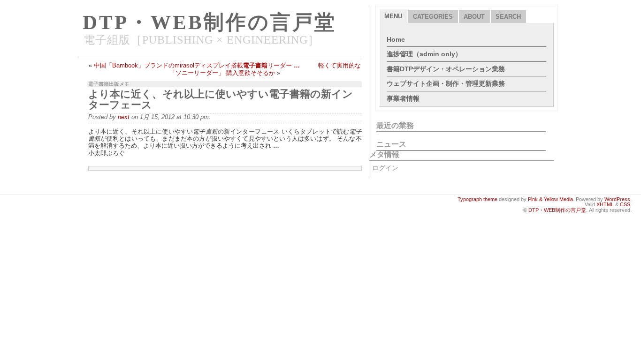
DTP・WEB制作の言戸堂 (209, 22)
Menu (393, 16)
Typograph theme (477, 199)
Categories (433, 16)
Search (508, 16)
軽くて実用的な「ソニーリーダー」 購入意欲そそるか (265, 69)
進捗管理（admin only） (424, 54)
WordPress (617, 199)
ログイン (385, 168)
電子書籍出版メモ (109, 84)
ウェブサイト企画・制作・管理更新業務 (446, 83)
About (474, 16)
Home (396, 39)
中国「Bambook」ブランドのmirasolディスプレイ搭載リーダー (197, 65)
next (124, 116)
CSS (625, 204)
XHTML (605, 204)
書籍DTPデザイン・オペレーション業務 (446, 69)
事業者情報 (403, 98)
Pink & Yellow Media (550, 199)
